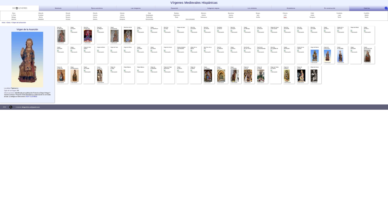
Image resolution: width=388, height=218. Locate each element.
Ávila (149, 13)
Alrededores (291, 8)
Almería (95, 13)
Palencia (122, 17)
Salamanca (204, 17)
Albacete (40, 13)
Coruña (68, 15)
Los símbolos (252, 8)
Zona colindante (190, 19)
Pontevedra (149, 17)
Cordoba (40, 15)
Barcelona (231, 13)
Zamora (95, 19)
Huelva (204, 15)
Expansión (174, 8)
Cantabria (339, 13)
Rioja (176, 17)
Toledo (366, 17)
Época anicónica (97, 8)
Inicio (3, 22)
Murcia (41, 17)
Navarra (68, 17)
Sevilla (258, 17)
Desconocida (149, 19)
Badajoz (176, 13)
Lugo (339, 15)
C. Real (14, 15)
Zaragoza (122, 19)
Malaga (14, 17)
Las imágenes (136, 8)
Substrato (58, 8)
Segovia (231, 17)
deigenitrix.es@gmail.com (31, 107)
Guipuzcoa (177, 15)
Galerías (367, 8)
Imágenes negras (213, 8)
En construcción (329, 8)
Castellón (366, 13)
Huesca (231, 15)
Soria (285, 17)
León (285, 15)
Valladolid (41, 19)
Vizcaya (68, 19)
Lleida (312, 15)
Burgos (258, 13)
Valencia (13, 19)
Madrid (366, 15)
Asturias (122, 13)
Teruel (339, 17)
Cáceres (285, 13)
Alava (13, 13)
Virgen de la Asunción (19, 22)
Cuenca (95, 15)
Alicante (68, 13)
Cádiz (312, 13)
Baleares (203, 13)
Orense (95, 17)
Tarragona (312, 17)
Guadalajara (149, 15)
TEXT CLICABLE (31, 96)
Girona (122, 15)
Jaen (258, 15)
